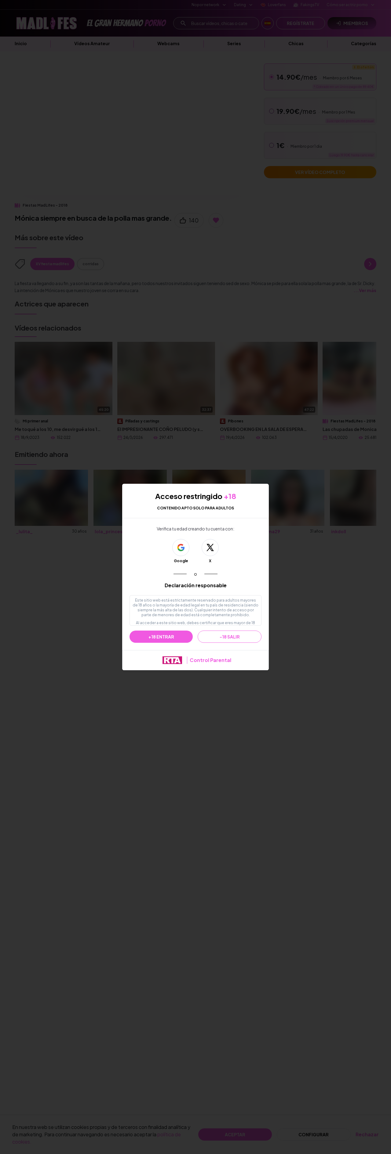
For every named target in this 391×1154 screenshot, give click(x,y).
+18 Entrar (161, 636)
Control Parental (210, 660)
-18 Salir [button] (230, 636)
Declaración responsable (196, 585)
